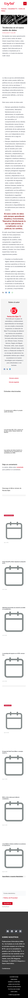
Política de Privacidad (10, 898)
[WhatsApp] (12, 292)
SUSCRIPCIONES (14, 977)
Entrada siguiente (14, 382)
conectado (20, 467)
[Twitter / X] (3, 292)
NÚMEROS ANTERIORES (14, 981)
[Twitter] (16, 931)
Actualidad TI (12, 9)
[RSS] (20, 931)
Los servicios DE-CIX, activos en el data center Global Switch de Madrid (13, 431)
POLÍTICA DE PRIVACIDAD (14, 986)
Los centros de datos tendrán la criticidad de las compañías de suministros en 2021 (13, 451)
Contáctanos (6, 968)
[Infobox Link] (14, 489)
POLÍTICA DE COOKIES (14, 989)
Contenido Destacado (9, 515)
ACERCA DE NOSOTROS (14, 984)
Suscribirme (7, 903)
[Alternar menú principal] (25, 3)
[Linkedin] (9, 292)
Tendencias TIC (8, 705)
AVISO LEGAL (14, 991)
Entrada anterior (14, 378)
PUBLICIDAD (14, 979)
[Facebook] (6, 292)
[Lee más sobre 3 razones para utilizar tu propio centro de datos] (14, 401)
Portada (3, 9)
